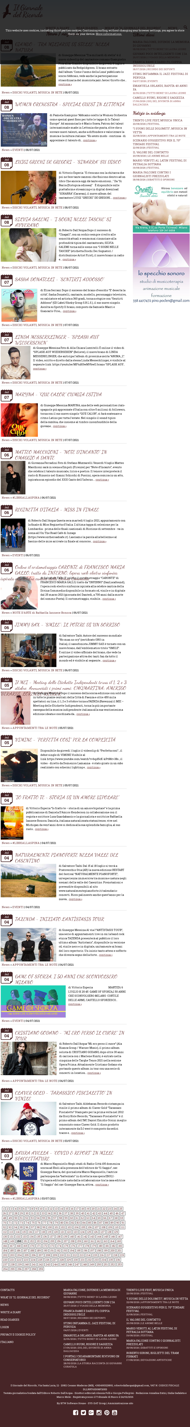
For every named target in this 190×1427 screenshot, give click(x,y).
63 (87, 1218)
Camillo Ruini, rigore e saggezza (158, 101)
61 (77, 1218)
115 (24, 1232)
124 (82, 1232)
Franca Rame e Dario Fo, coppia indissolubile (86, 1314)
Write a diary (10, 1312)
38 (71, 1213)
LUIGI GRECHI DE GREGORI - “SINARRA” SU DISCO (68, 162)
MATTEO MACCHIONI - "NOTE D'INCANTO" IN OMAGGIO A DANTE (61, 455)
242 (40, 1264)
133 (25, 1236)
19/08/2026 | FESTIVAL (146, 167)
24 (115, 1208)
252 (112, 1264)
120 (56, 1232)
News (6, 92)
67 (110, 1218)
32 (37, 1213)
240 (26, 1264)
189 (39, 1250)
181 (107, 1246)
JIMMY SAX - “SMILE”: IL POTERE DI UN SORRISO (67, 624)
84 (84, 1222)
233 (96, 1260)
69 (121, 1218)
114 (17, 1232)
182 (114, 1246)
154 (45, 1241)
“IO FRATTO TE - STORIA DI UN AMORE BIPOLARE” (67, 797)
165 (119, 1241)
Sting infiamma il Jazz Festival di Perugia (89, 1326)
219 (122, 1255)
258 (34, 1269)
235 (111, 1260)
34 (48, 1213)
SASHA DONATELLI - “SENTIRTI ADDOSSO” (59, 279)
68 (116, 1218)
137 (52, 1236)
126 (96, 1232)
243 (48, 1264)
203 (12, 1255)
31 (32, 1213)
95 (21, 1227)
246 (70, 1264)
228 (61, 1260)
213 (81, 1255)
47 (123, 1213)
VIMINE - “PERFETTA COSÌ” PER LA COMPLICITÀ (65, 739)
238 (12, 1264)
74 (27, 1222)
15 (66, 1208)
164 (112, 1241)
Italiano (7, 1342)
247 (77, 1264)
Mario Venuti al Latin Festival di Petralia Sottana (159, 162)
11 (46, 1208)
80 (61, 1222)
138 (58, 1236)
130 (5, 1236)
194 (72, 1250)
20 (93, 1208)
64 (93, 1218)
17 (77, 1208)
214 (88, 1255)
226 (47, 1260)
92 (4, 1227)
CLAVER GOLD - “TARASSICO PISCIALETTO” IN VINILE (63, 1095)
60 (71, 1218)
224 (33, 1260)
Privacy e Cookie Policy (18, 1334)
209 (55, 1255)
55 (43, 1218)
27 (10, 1213)
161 (92, 1241)
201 (119, 1250)
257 (26, 1269)
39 (77, 1213)
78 (50, 1222)
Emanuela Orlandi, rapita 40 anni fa (91, 1337)
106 (90, 1227)
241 (34, 1264)
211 (68, 1255)
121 (62, 1232)
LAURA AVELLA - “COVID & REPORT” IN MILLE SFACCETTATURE (64, 1155)
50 (15, 1218)
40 (82, 1213)
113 (11, 1232)
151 (25, 1241)
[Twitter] (83, 1412)
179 (94, 1246)
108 (103, 1227)
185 (12, 1250)
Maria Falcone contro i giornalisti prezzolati (152, 174)
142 (85, 1236)
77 (44, 1222)
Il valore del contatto (151, 152)
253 (119, 1264)
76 (38, 1222)
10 (41, 1208)
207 (40, 1255)
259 (41, 1269)
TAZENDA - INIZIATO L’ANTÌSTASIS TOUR (59, 919)
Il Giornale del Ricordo (24, 1385)
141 (79, 1236)
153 (39, 1241)
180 (101, 1246)
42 (93, 1213)
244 (55, 1264)
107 (96, 1227)
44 (105, 1213)
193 (65, 1250)
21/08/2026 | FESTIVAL (146, 147)
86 (95, 1222)
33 (43, 1213)
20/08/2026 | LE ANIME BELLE (151, 155)
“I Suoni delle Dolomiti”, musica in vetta (157, 1300)
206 (33, 1255)
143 (92, 1236)
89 (112, 1222)
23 (109, 1208)
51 (21, 1218)
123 (75, 1232)
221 (12, 1260)
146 (113, 1236)
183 (120, 1246)
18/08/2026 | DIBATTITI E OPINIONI (154, 179)
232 (89, 1260)
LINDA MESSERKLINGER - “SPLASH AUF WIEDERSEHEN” (57, 340)
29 (21, 1213)
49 (10, 1218)
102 (63, 1227)
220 (5, 1260)
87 (100, 1222)
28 (15, 1213)
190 (45, 1250)
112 (5, 1232)
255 (12, 1269)
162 (99, 1241)
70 (4, 1222)
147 (120, 1236)
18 (82, 1208)
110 (116, 1227)
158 (72, 1241)
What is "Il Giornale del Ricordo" (25, 1297)
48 (4, 1218)
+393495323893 (104, 1385)
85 (89, 1222)
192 (58, 1250)
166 (5, 1246)
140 (72, 1236)
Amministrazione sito (120, 1403)
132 (18, 1236)
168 (19, 1246)
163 (105, 1241)
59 (66, 1218)
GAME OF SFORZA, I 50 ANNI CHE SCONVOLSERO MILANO (66, 979)
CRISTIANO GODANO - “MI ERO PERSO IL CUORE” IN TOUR (69, 1035)
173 (52, 1246)
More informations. (109, 34)
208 (48, 1255)
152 (32, 1241)
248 (84, 1264)
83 (78, 1222)
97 (32, 1227)
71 (10, 1222)
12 (51, 1208)
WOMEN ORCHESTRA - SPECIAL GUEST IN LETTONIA (70, 104)
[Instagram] (98, 1412)
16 (72, 1208)
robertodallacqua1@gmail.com (131, 1385)
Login (4, 1327)
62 (82, 1218)
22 (103, 1208)
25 (120, 1208)
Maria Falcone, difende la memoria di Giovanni (91, 1293)
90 (117, 1222)
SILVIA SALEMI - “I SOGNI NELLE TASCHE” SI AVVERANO (63, 222)
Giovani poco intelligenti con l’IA (89, 1303)
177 (80, 1246)
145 (106, 1236)
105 (83, 1227)
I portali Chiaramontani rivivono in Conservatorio (92, 1361)
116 (30, 1232)
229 (68, 1260)
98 (38, 1227)
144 (99, 1236)
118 (43, 1232)
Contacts (7, 1290)
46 (117, 1213)
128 (109, 1232)
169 (25, 1246)
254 (5, 1269)
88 (106, 1222)
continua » (65, 84)
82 (72, 1222)
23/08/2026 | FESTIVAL (146, 123)
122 (69, 1232)
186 (19, 1250)
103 (70, 1227)
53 (32, 1218)
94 (15, 1227)
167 (12, 1246)
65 (99, 1218)
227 (54, 1260)
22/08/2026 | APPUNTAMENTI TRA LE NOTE (159, 135)
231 (83, 1260)
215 (95, 1255)
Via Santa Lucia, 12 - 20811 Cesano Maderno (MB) (66, 1385)
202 (5, 1255)
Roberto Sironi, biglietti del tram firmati (152, 1356)
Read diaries (9, 1319)
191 (52, 1250)
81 (67, 1222)
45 (111, 1213)
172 (45, 1246)
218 (115, 1255)
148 (5, 1241)
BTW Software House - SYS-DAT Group (83, 1403)
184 (5, 1250)
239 (19, 1264)
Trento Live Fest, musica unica (157, 120)
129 (116, 1232)
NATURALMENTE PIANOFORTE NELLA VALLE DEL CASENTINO (66, 857)
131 (11, 1236)
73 (21, 1222)
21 (98, 1208)
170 (32, 1246)
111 (122, 1227)
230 (75, 1260)
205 (26, 1255)
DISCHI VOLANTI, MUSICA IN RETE (37, 92)
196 (85, 1250)
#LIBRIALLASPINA (26, 497)
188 (32, 1250)
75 (33, 1222)
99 (43, 1227)
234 (103, 1260)
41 (88, 1213)
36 (60, 1213)
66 (104, 1218)
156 (59, 1241)
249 (91, 1264)
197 (92, 1250)
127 (102, 1232)
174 (59, 1246)
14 (61, 1208)
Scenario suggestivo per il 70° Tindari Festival (157, 142)
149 (12, 1241)
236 (118, 1260)
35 (54, 1213)
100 (50, 1227)
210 (62, 1255)
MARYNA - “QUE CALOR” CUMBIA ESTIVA (58, 394)
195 (79, 1250)
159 (79, 1241)
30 (26, 1213)
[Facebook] (75, 1412)
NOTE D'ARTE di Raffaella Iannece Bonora (41, 612)
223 (26, 1260)
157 (65, 1241)
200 (112, 1250)
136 (45, 1236)
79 (56, 1222)
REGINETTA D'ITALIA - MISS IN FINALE (57, 509)
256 (19, 1269)
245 (62, 1264)
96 (26, 1227)
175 (66, 1246)
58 (60, 1218)
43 (99, 1213)
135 (38, 1236)
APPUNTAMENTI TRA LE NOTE (34, 728)
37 (65, 1213)
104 (76, 1227)
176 (73, 1246)
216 (102, 1255)
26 (4, 1213)
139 (65, 1236)
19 (87, 1208)
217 (108, 1255)
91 (123, 1222)
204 (19, 1255)
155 (52, 1241)
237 (5, 1264)
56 (49, 1218)
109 (110, 1227)
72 (15, 1222)
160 (86, 1241)
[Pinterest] (106, 1412)
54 (38, 1218)
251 (106, 1264)
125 (89, 1232)
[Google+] (91, 1412)
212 (75, 1255)
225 (40, 1260)
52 (26, 1218)
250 (99, 1264)
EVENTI (18, 150)
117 (37, 1232)
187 (25, 1250)
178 (87, 1246)
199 (106, 1250)
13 (56, 1208)
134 (31, 1236)
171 (39, 1246)
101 (56, 1227)
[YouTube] (114, 1412)
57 (54, 1218)
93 (10, 1227)
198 (99, 1250)
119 (49, 1232)
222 (19, 1260)
